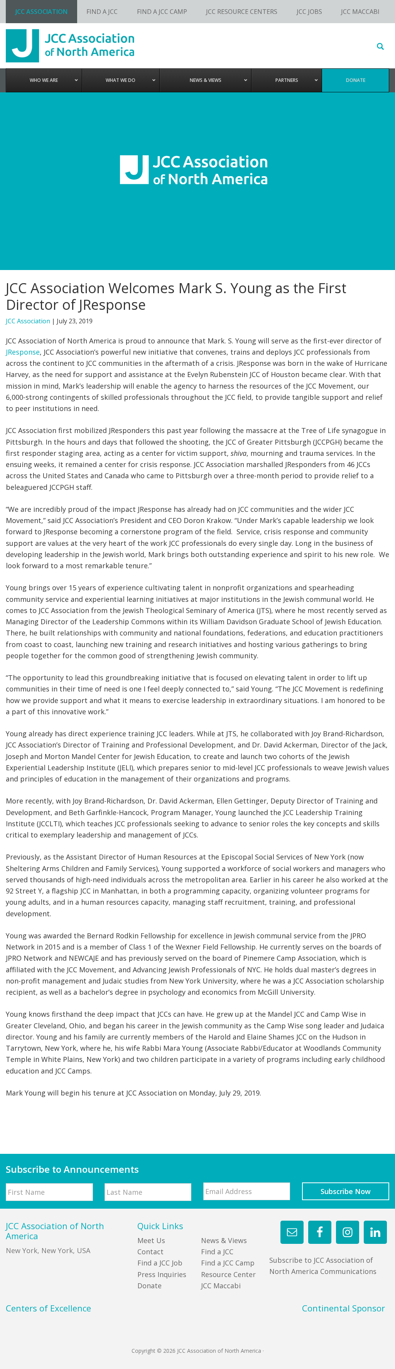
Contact (150, 1251)
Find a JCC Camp (228, 1262)
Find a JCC (217, 1251)
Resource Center (228, 1274)
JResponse (23, 352)
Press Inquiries (161, 1274)
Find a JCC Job (159, 1262)
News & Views (224, 1240)
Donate (149, 1285)
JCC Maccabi (221, 1285)
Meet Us (151, 1240)
